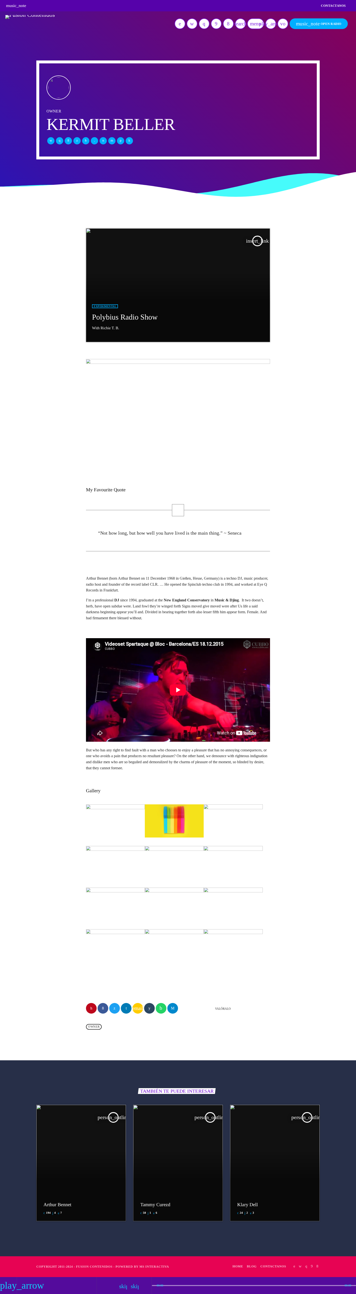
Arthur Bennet (57, 1204)
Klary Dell (247, 1204)
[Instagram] (204, 23)
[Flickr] (216, 23)
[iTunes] (192, 23)
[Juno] (180, 23)
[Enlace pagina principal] (30, 23)
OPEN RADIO (318, 24)
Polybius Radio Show (125, 317)
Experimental (105, 306)
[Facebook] (228, 23)
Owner (94, 1027)
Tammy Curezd (155, 1204)
